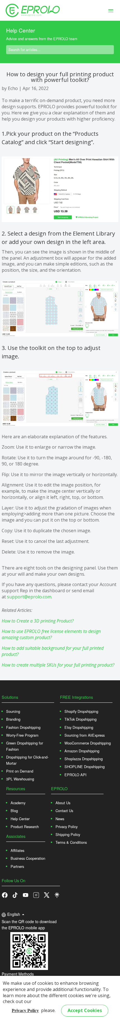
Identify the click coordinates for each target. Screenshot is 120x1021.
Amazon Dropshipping (81, 750)
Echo (13, 88)
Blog (14, 810)
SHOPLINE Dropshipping (84, 766)
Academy (18, 802)
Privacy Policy (25, 1010)
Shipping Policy (68, 834)
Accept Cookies (85, 1010)
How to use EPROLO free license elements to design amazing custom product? (51, 634)
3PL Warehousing (20, 779)
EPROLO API (75, 774)
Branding (13, 719)
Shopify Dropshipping (81, 711)
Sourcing (13, 711)
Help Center (20, 818)
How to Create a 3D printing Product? (38, 621)
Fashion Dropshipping (23, 727)
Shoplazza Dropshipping (83, 758)
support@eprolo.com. (29, 597)
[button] (15, 894)
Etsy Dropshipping (78, 727)
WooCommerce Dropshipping (87, 743)
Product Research (25, 826)
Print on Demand (19, 771)
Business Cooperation (28, 858)
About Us (63, 802)
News (60, 818)
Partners (17, 866)
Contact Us (64, 810)
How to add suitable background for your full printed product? (53, 651)
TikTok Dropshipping (80, 719)
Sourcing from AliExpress (84, 735)
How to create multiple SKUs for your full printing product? (58, 665)
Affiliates (17, 850)
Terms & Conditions (71, 842)
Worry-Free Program (22, 735)
